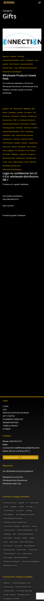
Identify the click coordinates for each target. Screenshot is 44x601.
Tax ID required (9, 553)
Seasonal (23, 154)
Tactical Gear (33, 550)
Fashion (33, 124)
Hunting (16, 139)
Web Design (7, 557)
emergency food (23, 595)
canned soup (8, 587)
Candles (13, 56)
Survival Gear (8, 68)
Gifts (22, 60)
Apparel (6, 56)
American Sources (10, 503)
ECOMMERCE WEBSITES (13, 419)
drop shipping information (13, 518)
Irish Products (8, 143)
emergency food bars (11, 598)
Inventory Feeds (27, 139)
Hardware (6, 135)
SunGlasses (20, 158)
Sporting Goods (27, 64)
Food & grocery (8, 128)
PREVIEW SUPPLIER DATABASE (16, 413)
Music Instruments (26, 542)
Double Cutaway (9, 595)
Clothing (20, 56)
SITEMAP (6, 429)
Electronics (25, 124)
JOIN (5, 409)
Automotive (18, 109)
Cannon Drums (8, 591)
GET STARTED (9, 416)
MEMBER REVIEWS (11, 422)
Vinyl (26, 162)
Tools (5, 162)
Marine (14, 147)
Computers (32, 116)
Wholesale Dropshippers (12, 72)
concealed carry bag (24, 591)
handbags (29, 60)
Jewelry (5, 64)
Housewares (7, 139)
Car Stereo (20, 510)
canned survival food (23, 587)
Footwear (19, 128)
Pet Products (14, 64)
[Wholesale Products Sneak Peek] (22, 40)
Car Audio (28, 112)
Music (5, 542)
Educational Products (11, 124)
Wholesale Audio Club (12, 483)
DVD (15, 120)
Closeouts (15, 116)
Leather (24, 143)
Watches (32, 162)
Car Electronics (8, 510)
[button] (39, 3)
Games (35, 128)
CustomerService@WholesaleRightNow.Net (21, 448)
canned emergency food (21, 583)
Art (11, 109)
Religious (14, 154)
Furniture (27, 128)
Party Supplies (8, 150)
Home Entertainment (24, 135)
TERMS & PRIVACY (10, 426)
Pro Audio (6, 154)
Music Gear (14, 542)
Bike (33, 109)
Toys (16, 68)
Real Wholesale (29, 546)
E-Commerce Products (26, 120)
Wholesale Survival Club (13, 477)
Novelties (22, 147)
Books (5, 112)
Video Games (18, 162)
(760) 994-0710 (15, 441)
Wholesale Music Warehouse (15, 480)
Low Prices (7, 147)
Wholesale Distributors (28, 68)
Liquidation (33, 143)
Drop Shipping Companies (25, 514)
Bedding (27, 109)
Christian (6, 116)
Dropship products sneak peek (14, 522)
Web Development (21, 557)
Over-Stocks (31, 147)
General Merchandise (11, 60)
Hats (36, 60)
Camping (12, 112)
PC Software (20, 150)
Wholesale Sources (10, 565)
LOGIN (5, 406)
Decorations (7, 120)
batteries (6, 583)
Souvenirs (31, 154)
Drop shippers (8, 514)
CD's (34, 112)
